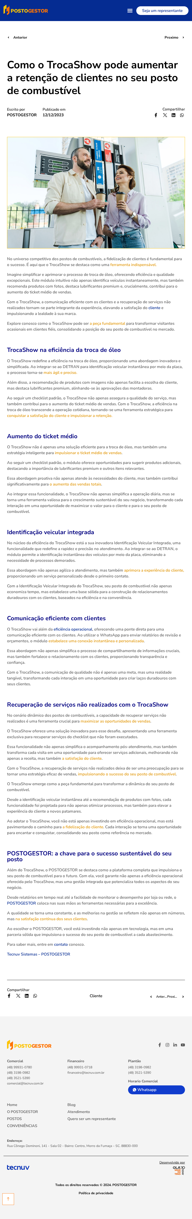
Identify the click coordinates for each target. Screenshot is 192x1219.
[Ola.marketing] (176, 1170)
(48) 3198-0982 (18, 1073)
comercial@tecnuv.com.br (25, 1083)
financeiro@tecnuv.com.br (85, 1073)
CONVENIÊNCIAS (22, 1126)
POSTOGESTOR (21, 903)
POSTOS (14, 1119)
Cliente (96, 996)
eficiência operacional (73, 629)
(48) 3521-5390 (18, 1078)
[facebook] (160, 1045)
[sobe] (8, 1199)
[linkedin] (175, 1045)
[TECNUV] (18, 1167)
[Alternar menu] (130, 10)
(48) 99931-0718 (79, 1067)
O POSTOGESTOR (22, 1112)
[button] (157, 115)
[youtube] (183, 1045)
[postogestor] (29, 1045)
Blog (71, 1104)
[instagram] (167, 1045)
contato (61, 944)
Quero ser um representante (91, 1119)
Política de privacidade (96, 1193)
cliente (154, 307)
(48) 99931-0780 (19, 1067)
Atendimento (78, 1112)
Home (12, 1104)
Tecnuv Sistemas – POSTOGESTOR (38, 954)
